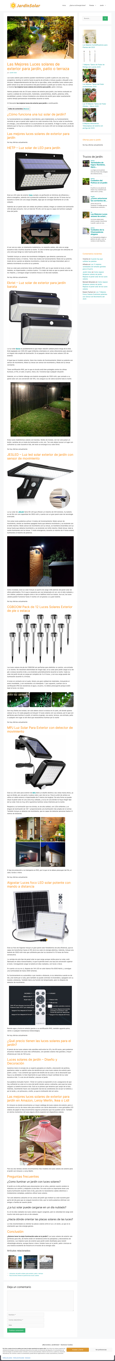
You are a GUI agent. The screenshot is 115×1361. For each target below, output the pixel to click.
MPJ (34, 793)
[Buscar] (105, 18)
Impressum (27, 1357)
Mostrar (26, 109)
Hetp (31, 195)
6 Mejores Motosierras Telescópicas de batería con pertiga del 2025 (93, 126)
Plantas (91, 5)
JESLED (21, 512)
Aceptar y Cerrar (77, 1350)
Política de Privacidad (18, 1357)
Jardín (102, 5)
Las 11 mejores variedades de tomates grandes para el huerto (94, 266)
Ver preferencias (101, 1350)
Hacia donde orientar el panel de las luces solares (24, 1275)
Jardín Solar (87, 272)
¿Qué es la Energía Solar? (77, 5)
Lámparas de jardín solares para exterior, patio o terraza (26, 1273)
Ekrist (18, 349)
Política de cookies (7, 1357)
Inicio (64, 5)
